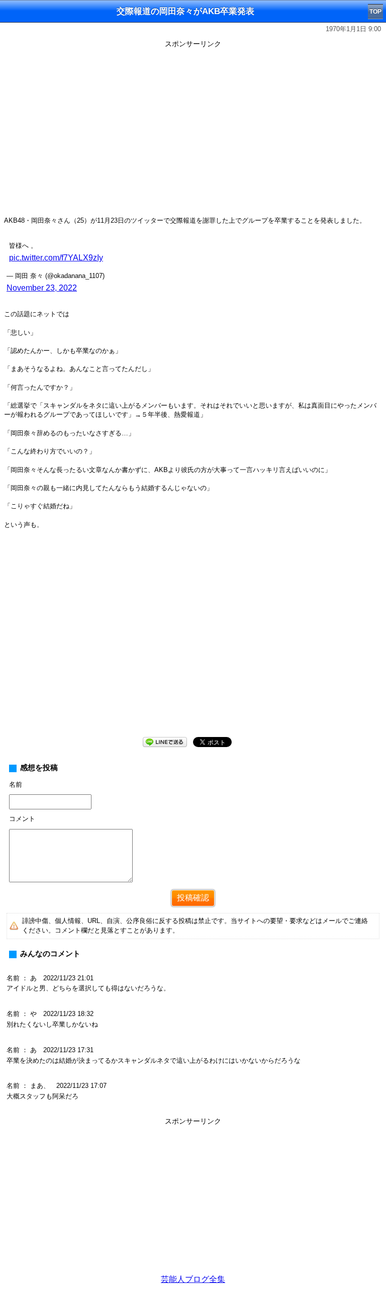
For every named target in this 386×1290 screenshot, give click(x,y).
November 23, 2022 (42, 288)
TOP (375, 11)
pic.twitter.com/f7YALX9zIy (56, 257)
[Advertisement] (193, 1199)
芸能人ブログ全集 (193, 1279)
